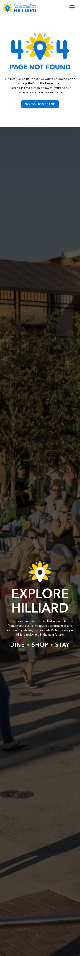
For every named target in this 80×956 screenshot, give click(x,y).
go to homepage (40, 104)
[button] (72, 7)
